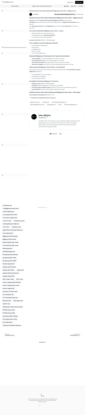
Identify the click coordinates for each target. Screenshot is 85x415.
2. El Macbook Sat (18, 221)
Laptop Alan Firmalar (9, 267)
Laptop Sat (20, 270)
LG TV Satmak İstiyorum (10, 298)
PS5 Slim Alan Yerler (9, 310)
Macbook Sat (7, 301)
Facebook (54, 133)
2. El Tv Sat (6, 227)
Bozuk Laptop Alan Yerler (10, 242)
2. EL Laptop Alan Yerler (10, 215)
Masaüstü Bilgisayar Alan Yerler (37, 104)
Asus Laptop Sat (8, 233)
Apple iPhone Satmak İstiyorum (13, 230)
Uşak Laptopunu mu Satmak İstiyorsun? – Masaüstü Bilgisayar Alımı (68, 358)
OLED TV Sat (6, 304)
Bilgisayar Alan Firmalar (10, 236)
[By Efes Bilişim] (4, 350)
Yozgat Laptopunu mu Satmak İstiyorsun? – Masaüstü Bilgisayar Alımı (14, 358)
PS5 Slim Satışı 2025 (9, 313)
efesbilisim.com (43, 117)
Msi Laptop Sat (18, 301)
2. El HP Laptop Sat (8, 212)
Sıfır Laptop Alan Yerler (10, 319)
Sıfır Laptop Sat (7, 322)
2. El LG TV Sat (7, 221)
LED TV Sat (19, 279)
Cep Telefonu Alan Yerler (10, 245)
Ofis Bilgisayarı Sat (51, 104)
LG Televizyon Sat (8, 295)
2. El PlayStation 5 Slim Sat (11, 224)
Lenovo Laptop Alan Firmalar (12, 282)
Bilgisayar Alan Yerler (9, 239)
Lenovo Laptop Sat (8, 288)
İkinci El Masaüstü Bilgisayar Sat (59, 102)
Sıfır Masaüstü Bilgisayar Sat (70, 104)
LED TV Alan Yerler (8, 279)
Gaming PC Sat (45, 102)
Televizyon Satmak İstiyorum (12, 325)
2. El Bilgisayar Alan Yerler (11, 208)
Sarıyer (59, 104)
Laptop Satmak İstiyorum (11, 273)
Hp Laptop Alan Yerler (9, 258)
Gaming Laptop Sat (9, 251)
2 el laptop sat (7, 205)
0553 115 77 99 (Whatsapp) (48, 40)
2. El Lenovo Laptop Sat (10, 218)
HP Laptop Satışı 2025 (9, 261)
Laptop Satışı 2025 (8, 276)
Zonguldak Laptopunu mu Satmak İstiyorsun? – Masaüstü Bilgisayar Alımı (42, 358)
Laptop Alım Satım (8, 270)
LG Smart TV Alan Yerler (10, 291)
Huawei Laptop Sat (8, 264)
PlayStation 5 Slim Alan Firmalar (13, 307)
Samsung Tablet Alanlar (10, 316)
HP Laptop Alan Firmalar (10, 255)
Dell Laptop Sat (7, 248)
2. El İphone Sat (16, 227)
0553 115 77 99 (50, 95)
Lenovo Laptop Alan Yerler (11, 285)
